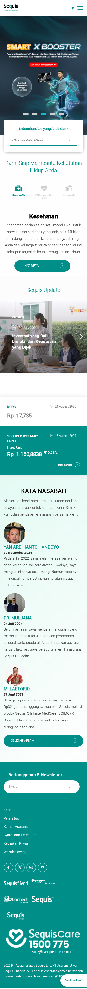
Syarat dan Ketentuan (20, 835)
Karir (7, 809)
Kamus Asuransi (16, 826)
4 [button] (52, 115)
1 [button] (25, 115)
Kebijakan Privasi (16, 843)
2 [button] (34, 115)
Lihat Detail (31, 266)
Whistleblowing (15, 851)
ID (73, 8)
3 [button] (43, 115)
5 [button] (60, 115)
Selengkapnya (22, 741)
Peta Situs (11, 818)
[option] (43, 75)
